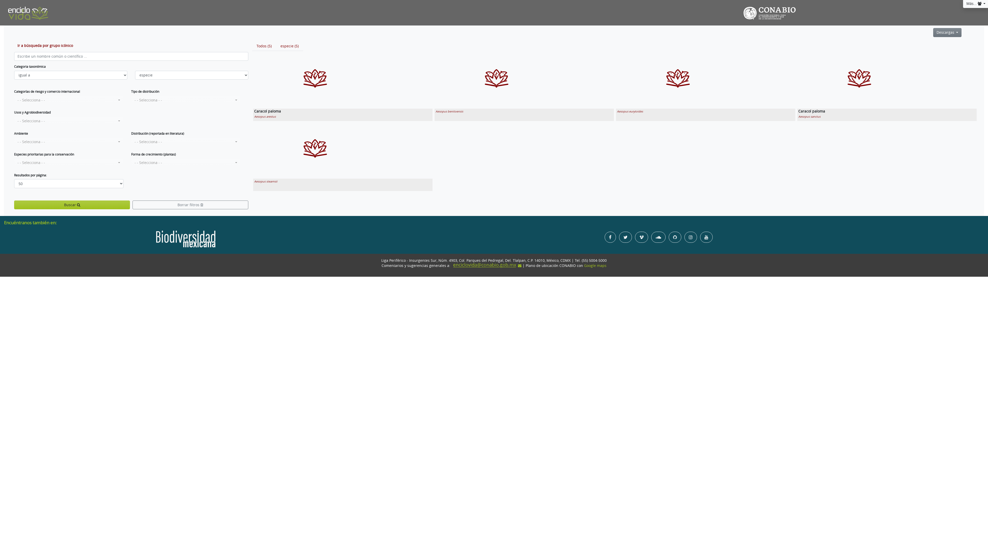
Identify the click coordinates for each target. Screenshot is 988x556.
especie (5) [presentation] (289, 46)
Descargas (946, 32)
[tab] (264, 46)
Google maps (595, 265)
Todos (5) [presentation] (264, 46)
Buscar (70, 205)
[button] (68, 100)
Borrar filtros (189, 205)
